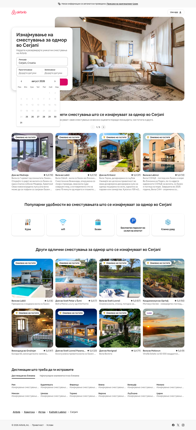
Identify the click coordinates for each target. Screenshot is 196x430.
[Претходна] (92, 127)
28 (44, 116)
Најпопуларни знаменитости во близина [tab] (59, 375)
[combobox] (42, 63)
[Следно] (103, 127)
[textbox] (29, 73)
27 (38, 116)
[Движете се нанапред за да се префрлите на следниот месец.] (55, 81)
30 (55, 116)
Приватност (38, 425)
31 (21, 122)
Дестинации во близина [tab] (23, 375)
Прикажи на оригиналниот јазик (122, 3)
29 (49, 116)
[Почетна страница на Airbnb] (19, 12)
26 (32, 116)
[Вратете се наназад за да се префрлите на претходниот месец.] (21, 81)
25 (27, 116)
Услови (49, 425)
